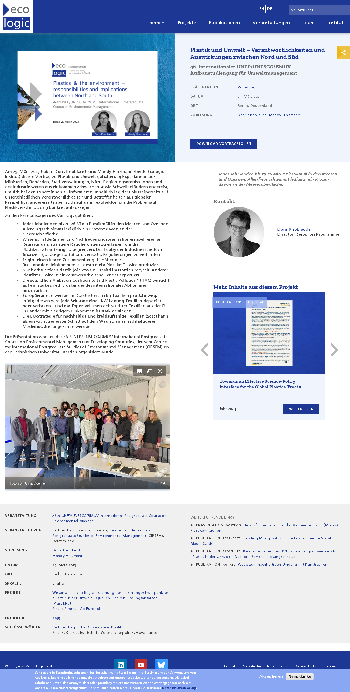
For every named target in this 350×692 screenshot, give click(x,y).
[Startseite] (16, 16)
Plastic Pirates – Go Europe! (76, 609)
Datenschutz (305, 666)
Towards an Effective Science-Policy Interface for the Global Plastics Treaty (260, 384)
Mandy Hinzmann (284, 115)
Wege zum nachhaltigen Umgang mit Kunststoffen (282, 564)
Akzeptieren (271, 677)
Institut (335, 23)
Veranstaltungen (271, 23)
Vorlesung (246, 87)
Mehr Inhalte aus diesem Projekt (255, 286)
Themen (156, 23)
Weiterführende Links (212, 517)
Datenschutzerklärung (179, 688)
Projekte (187, 23)
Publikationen (224, 23)
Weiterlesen (301, 409)
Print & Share (343, 52)
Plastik (116, 627)
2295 (56, 618)
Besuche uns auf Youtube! (141, 665)
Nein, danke (299, 676)
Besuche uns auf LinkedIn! (120, 665)
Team (309, 23)
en (261, 9)
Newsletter (252, 666)
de (269, 9)
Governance (98, 627)
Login (284, 666)
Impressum (330, 666)
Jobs (270, 666)
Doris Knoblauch (252, 115)
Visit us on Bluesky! (161, 665)
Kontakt (230, 666)
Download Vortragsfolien (223, 144)
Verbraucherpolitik (69, 627)
